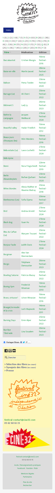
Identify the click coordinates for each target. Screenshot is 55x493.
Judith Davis (26, 245)
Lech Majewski (28, 309)
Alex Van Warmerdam (27, 254)
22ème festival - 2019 (43, 166)
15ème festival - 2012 (43, 127)
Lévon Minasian (28, 298)
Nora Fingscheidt (29, 166)
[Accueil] (28, 25)
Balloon (6, 83)
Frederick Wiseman (25, 286)
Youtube (29, 468)
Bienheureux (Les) (11, 200)
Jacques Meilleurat (25, 116)
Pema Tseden (27, 83)
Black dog (7, 222)
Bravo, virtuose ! (10, 298)
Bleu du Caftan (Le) (10, 233)
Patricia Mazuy (28, 275)
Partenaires (27, 476)
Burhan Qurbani (28, 177)
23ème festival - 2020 (43, 82)
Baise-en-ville (9, 71)
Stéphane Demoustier (26, 264)
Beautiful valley (10, 128)
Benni (5, 166)
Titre (6, 52)
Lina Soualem (27, 331)
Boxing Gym (8, 286)
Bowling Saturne (10, 275)
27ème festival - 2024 (43, 116)
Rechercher (27, 485)
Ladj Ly (24, 105)
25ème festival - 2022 (43, 94)
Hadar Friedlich (28, 128)
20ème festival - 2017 (43, 200)
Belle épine (8, 158)
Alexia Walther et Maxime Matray (29, 188)
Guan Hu (25, 222)
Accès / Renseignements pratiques (27, 465)
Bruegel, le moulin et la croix (11, 309)
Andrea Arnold (27, 211)
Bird (5, 211)
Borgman (7, 254)
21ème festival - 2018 (43, 188)
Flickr (36, 468)
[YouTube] (10, 352)
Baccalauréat (9, 60)
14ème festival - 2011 (43, 309)
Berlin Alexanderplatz (10, 177)
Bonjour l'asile (9, 245)
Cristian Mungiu (28, 60)
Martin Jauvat (27, 71)
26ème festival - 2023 (43, 105)
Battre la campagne (8, 116)
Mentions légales (27, 473)
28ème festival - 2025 (43, 71)
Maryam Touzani (29, 234)
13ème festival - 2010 (43, 286)
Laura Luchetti (27, 150)
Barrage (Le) (9, 94)
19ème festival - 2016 (43, 60)
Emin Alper (26, 320)
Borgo (6, 264)
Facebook (21, 468)
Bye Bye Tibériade (7, 331)
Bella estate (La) (10, 150)
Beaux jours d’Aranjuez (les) (10, 139)
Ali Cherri (25, 94)
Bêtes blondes (9, 188)
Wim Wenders (27, 139)
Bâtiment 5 (8, 105)
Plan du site (27, 482)
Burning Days (9, 320)
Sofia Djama (26, 200)
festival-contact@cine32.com (19, 419)
